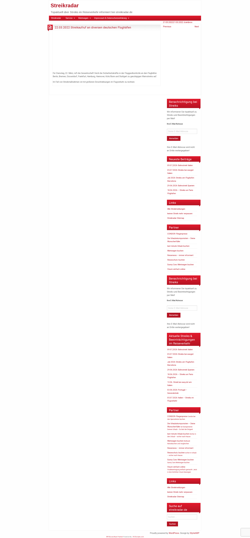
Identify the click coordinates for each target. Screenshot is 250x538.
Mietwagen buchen (175, 251)
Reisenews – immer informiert (180, 255)
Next (197, 26)
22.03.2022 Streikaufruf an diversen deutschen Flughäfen (93, 27)
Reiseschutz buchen (176, 260)
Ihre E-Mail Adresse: (175, 124)
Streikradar (65, 5)
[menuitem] (56, 18)
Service (69, 18)
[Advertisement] (107, 50)
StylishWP (194, 533)
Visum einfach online (176, 269)
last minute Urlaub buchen (178, 246)
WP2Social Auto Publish (114, 537)
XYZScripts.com (138, 537)
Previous (167, 26)
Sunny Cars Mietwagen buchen (180, 264)
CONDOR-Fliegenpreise (177, 234)
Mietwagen (83, 18)
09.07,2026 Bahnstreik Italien (180, 165)
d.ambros (188, 22)
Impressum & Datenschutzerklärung (110, 18)
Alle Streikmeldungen (176, 209)
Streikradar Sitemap (175, 218)
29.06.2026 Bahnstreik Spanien (180, 185)
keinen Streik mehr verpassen (179, 213)
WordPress (174, 533)
